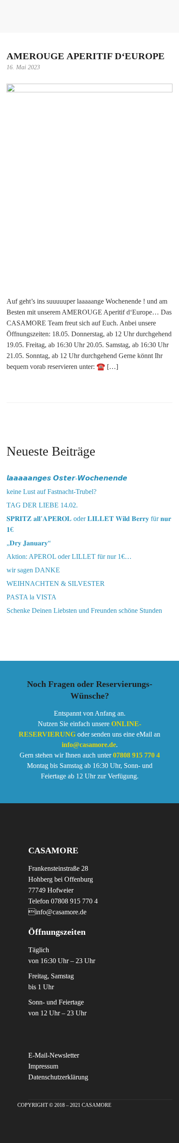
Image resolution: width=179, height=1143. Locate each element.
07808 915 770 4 (136, 755)
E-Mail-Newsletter (53, 1055)
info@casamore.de (89, 744)
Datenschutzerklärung (58, 1077)
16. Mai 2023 (23, 67)
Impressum (43, 1066)
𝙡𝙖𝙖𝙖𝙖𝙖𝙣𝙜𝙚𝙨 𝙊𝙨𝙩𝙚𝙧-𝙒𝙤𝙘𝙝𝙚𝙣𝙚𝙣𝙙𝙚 (67, 478)
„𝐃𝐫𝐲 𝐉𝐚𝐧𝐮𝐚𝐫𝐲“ (29, 543)
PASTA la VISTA (31, 597)
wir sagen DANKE (33, 570)
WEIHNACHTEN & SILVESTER (56, 583)
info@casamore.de (57, 912)
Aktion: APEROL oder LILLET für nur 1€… (69, 556)
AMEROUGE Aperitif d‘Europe (86, 56)
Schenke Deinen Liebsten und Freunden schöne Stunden (84, 610)
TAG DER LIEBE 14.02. (42, 505)
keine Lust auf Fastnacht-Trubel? (51, 491)
